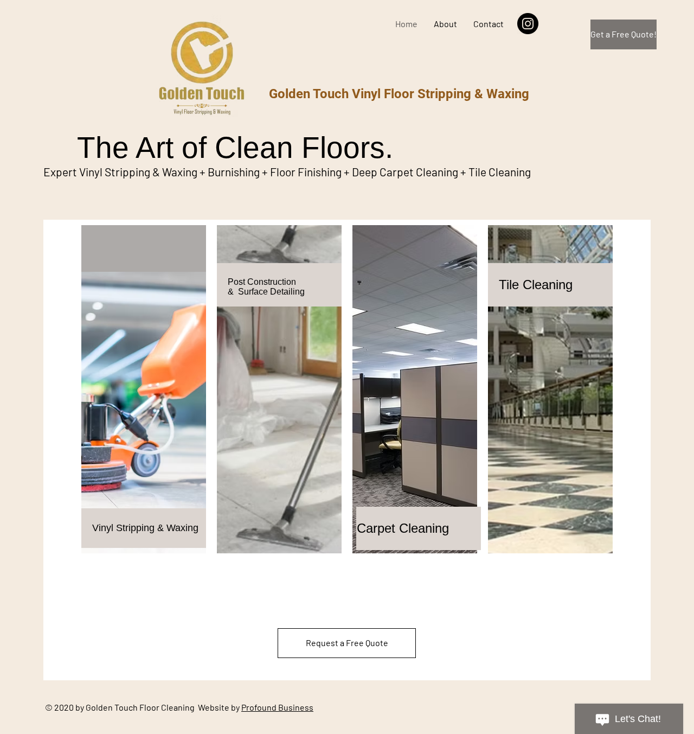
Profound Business (277, 707)
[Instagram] (527, 23)
